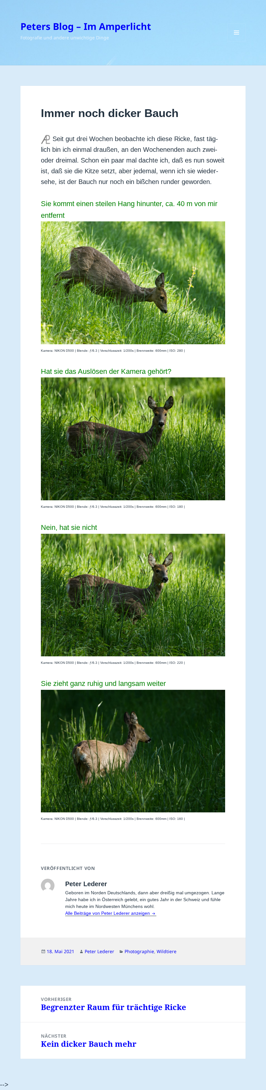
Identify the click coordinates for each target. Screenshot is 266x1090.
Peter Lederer (99, 951)
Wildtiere (166, 951)
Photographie (139, 951)
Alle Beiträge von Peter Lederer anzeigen (108, 913)
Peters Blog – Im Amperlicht (85, 26)
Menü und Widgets (237, 41)
